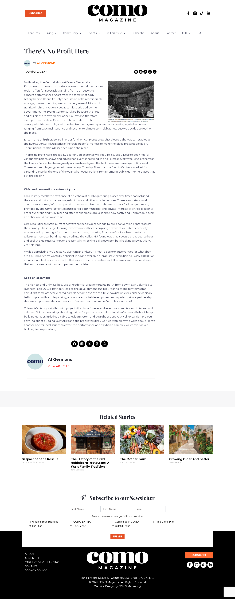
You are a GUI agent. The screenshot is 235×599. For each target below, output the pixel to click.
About (155, 33)
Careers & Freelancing (42, 562)
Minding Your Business (45, 521)
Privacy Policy (36, 570)
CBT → (186, 33)
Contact (170, 33)
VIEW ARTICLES (59, 366)
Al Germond (46, 63)
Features (33, 33)
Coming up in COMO (127, 521)
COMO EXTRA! (82, 521)
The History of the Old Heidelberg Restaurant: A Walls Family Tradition (90, 462)
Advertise (32, 558)
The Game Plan (165, 521)
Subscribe (138, 33)
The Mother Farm (133, 459)
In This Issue (114, 33)
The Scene (79, 526)
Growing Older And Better (189, 459)
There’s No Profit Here (56, 51)
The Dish (37, 526)
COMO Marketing (129, 586)
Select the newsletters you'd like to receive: (117, 516)
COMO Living (122, 526)
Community (70, 33)
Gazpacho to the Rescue (40, 459)
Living (49, 33)
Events (92, 33)
